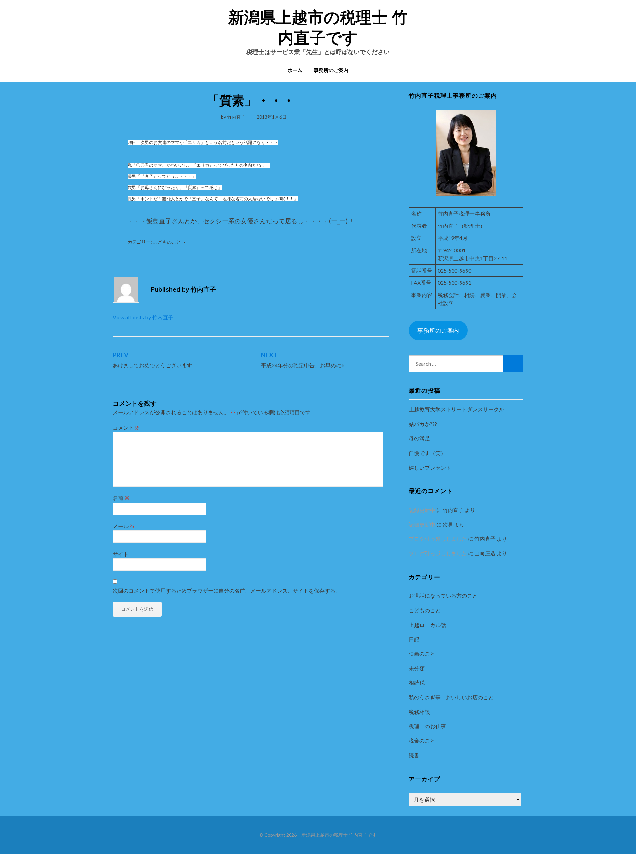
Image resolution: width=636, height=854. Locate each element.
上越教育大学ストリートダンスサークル (456, 409)
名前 (121, 498)
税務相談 (419, 712)
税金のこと (422, 740)
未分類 (417, 668)
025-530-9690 (454, 270)
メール (124, 526)
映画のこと (422, 653)
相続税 (417, 682)
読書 (414, 755)
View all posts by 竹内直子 (143, 317)
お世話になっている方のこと (443, 595)
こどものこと (167, 242)
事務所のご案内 (331, 70)
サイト (121, 554)
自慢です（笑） (427, 453)
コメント (126, 428)
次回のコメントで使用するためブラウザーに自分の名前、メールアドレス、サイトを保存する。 (227, 590)
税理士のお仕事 (427, 726)
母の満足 (419, 438)
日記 (414, 639)
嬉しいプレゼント (430, 467)
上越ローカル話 (427, 625)
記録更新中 (422, 510)
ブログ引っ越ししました (438, 538)
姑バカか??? (423, 424)
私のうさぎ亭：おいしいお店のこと (451, 697)
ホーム (295, 70)
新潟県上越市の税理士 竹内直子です (339, 835)
